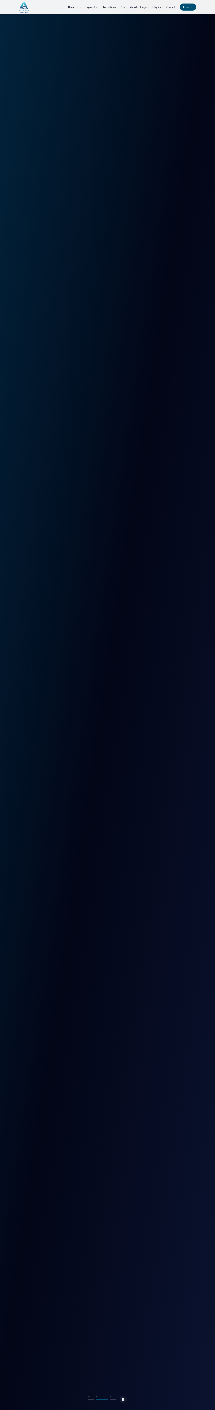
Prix (123, 7)
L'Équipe (157, 7)
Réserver (188, 7)
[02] (99, 1399)
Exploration (92, 7)
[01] (91, 1399)
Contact (170, 7)
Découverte (74, 7)
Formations (109, 7)
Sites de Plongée (138, 7)
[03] (110, 1399)
